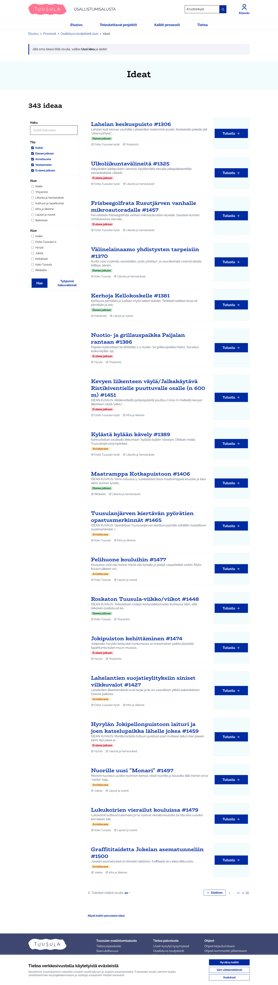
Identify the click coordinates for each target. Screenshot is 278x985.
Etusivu (33, 33)
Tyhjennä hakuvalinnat (67, 283)
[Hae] (222, 9)
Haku (34, 122)
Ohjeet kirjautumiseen (219, 946)
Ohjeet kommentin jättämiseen (225, 951)
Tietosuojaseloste (108, 946)
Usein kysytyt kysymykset (171, 946)
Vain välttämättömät (229, 969)
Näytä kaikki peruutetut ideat (106, 915)
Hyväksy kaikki (229, 962)
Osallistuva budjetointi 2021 (79, 33)
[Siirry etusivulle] (59, 944)
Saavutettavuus (107, 951)
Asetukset (229, 977)
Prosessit (49, 33)
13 (243, 892)
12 (238, 892)
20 (126, 893)
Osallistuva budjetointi (168, 951)
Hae (39, 283)
